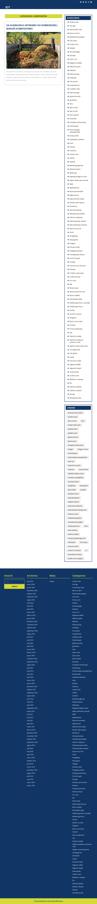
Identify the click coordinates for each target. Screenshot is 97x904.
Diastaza (73, 55)
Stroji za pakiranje (76, 329)
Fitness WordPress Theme (43, 901)
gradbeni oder (72, 433)
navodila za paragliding (75, 477)
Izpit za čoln (74, 111)
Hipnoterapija (74, 93)
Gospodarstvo (75, 85)
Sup (71, 332)
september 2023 (32, 662)
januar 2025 (31, 618)
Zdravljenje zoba (75, 398)
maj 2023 (30, 674)
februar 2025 (31, 615)
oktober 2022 (31, 689)
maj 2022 (30, 702)
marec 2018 (31, 782)
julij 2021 (30, 714)
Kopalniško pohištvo (77, 139)
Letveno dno (74, 154)
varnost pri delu (73, 546)
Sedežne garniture (76, 306)
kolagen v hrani (83, 449)
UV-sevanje (83, 542)
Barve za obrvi (75, 33)
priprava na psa (73, 514)
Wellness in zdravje (76, 379)
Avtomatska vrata (76, 29)
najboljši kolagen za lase (76, 473)
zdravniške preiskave (75, 554)
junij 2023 (30, 671)
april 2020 (30, 754)
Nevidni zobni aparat (77, 203)
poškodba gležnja (73, 498)
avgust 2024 (31, 634)
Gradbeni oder (75, 89)
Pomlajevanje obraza (77, 255)
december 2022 (32, 686)
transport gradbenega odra (76, 538)
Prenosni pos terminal (77, 266)
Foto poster (74, 81)
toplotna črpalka (73, 534)
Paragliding (74, 236)
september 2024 (32, 631)
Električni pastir (75, 67)
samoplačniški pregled (75, 522)
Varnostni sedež (75, 361)
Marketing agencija (76, 165)
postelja (83, 490)
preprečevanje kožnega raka (77, 510)
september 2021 (32, 708)
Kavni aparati (74, 115)
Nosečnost (73, 206)
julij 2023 (30, 668)
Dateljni (72, 48)
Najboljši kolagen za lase (78, 177)
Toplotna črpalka (75, 336)
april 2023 (30, 677)
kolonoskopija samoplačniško (77, 457)
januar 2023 (31, 683)
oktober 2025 (31, 594)
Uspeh (72, 357)
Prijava (52, 581)
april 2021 (30, 724)
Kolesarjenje (74, 126)
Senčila (72, 310)
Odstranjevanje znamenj (78, 225)
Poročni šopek (75, 258)
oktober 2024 (31, 628)
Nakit (71, 184)
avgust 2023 (31, 665)
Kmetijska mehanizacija (78, 122)
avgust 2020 (31, 745)
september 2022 (32, 693)
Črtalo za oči (74, 44)
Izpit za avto (74, 107)
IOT (7, 7)
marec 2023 (31, 680)
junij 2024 (30, 640)
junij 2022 (30, 699)
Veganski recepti (75, 368)
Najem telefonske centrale (79, 180)
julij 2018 (30, 776)
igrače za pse (72, 441)
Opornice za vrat (75, 229)
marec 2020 (31, 758)
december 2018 (32, 770)
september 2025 (32, 597)
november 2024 (32, 625)
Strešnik (72, 325)
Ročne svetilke (75, 295)
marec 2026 (31, 584)
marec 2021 (31, 727)
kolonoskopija (72, 453)
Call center (73, 41)
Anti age (72, 26)
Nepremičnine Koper (77, 199)
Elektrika (73, 70)
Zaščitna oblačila (75, 387)
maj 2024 (30, 643)
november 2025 (32, 590)
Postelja (72, 262)
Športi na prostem (76, 321)
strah (86, 526)
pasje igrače (84, 486)
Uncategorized (75, 350)
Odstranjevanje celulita (78, 221)
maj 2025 (30, 606)
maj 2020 (30, 751)
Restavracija (74, 288)
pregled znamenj (73, 502)
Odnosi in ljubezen (76, 217)
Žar (71, 383)
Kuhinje (72, 147)
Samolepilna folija (76, 299)
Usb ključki (73, 353)
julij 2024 (30, 637)
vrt (86, 550)
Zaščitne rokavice (76, 390)
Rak (71, 284)
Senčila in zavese (75, 314)
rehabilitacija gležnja (74, 518)
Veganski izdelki (75, 364)
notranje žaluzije (73, 482)
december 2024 (32, 621)
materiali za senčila (74, 465)
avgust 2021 (31, 711)
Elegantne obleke (76, 63)
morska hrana (83, 469)
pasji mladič (72, 490)
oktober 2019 (31, 761)
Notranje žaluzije (75, 210)
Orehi (72, 232)
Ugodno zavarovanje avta (79, 346)
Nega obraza (74, 195)
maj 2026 (30, 581)
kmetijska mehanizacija (75, 445)
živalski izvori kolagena (75, 558)
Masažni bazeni (75, 169)
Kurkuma (73, 151)
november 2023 (32, 659)
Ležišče (72, 158)
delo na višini (72, 421)
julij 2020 (30, 748)
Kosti (71, 143)
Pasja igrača (74, 240)
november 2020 (32, 736)
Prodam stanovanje (77, 273)
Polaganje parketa (76, 251)
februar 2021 (31, 730)
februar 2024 (31, 652)
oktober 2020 (31, 739)
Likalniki (72, 162)
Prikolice (73, 269)
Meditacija (73, 173)
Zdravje (72, 394)
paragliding (71, 486)
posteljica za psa (73, 494)
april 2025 (30, 609)
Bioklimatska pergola (77, 37)
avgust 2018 (31, 773)
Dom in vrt (73, 59)
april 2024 (30, 646)
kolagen (70, 449)
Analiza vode (74, 22)
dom (82, 421)
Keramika (73, 119)
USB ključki (71, 542)
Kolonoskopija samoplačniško (82, 671)
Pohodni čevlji (74, 247)
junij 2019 (30, 764)
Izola (71, 104)
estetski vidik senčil (74, 425)
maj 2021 (30, 720)
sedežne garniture (74, 526)
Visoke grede (74, 372)
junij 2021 (30, 717)
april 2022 (30, 705)
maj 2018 (30, 779)
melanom (71, 469)
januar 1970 (31, 785)
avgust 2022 (31, 696)
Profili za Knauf (75, 277)
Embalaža (73, 78)
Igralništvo (73, 100)
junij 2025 (30, 603)
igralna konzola (73, 437)
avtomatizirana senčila (75, 413)
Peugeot (72, 243)
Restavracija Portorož (77, 292)
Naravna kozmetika (76, 191)
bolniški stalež (72, 417)
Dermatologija (75, 52)
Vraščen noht (74, 376)
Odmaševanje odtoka (77, 214)
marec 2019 (31, 767)
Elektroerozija (74, 74)
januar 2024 (31, 655)
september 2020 (32, 742)
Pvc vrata (73, 281)
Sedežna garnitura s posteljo (80, 303)
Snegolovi (73, 318)
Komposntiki (74, 136)
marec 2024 (31, 649)
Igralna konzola (75, 96)
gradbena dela (72, 429)
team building (72, 530)
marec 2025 (31, 612)
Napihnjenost (74, 188)
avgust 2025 (31, 600)
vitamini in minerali (74, 550)
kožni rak (71, 461)
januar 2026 (31, 587)
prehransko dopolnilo (75, 506)
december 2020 (32, 733)
